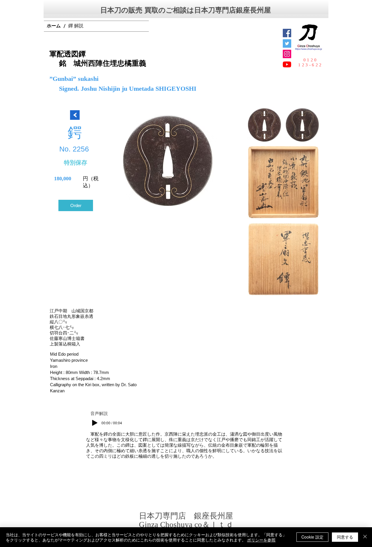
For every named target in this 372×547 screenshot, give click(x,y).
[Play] (94, 423)
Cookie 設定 (312, 537)
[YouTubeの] (287, 64)
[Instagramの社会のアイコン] (287, 54)
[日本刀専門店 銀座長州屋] (287, 43)
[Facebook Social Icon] (287, 33)
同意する (345, 537)
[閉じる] (365, 537)
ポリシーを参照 (261, 540)
